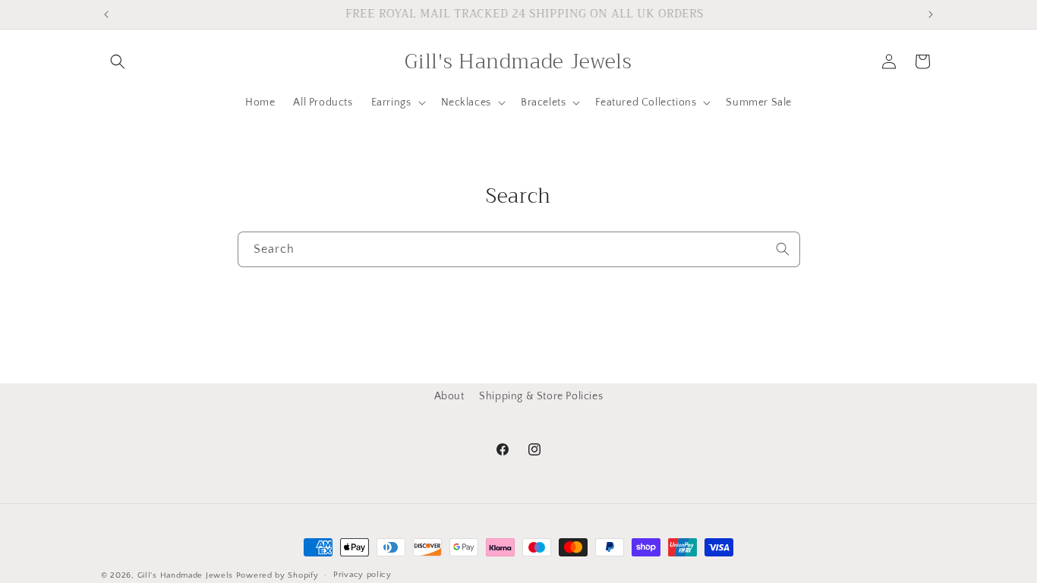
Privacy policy (362, 574)
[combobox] (518, 249)
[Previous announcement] (106, 14)
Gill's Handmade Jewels (185, 575)
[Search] (782, 249)
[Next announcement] (930, 14)
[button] (117, 61)
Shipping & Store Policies (541, 396)
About (449, 396)
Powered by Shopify (277, 575)
